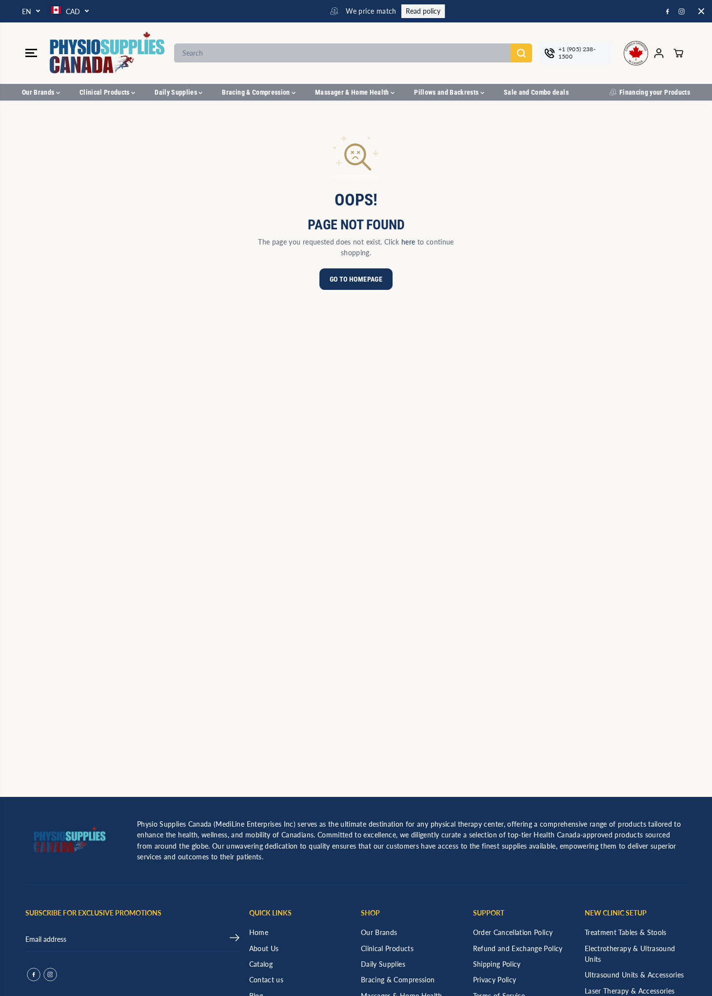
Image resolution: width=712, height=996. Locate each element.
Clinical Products (105, 92)
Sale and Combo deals (536, 92)
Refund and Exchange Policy (518, 948)
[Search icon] (521, 53)
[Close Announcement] (701, 11)
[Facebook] (667, 11)
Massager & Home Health (353, 92)
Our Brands (39, 92)
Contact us (266, 980)
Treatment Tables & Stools (626, 932)
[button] (31, 53)
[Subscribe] (234, 939)
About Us (264, 948)
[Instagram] (682, 11)
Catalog (261, 964)
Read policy (415, 11)
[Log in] (659, 53)
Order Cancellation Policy (513, 932)
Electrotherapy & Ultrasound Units (630, 953)
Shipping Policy (497, 964)
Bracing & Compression (257, 92)
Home (258, 932)
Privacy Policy (494, 980)
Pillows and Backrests (447, 92)
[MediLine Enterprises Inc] (108, 53)
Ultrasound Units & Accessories (634, 975)
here (408, 242)
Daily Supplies (176, 92)
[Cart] (678, 53)
